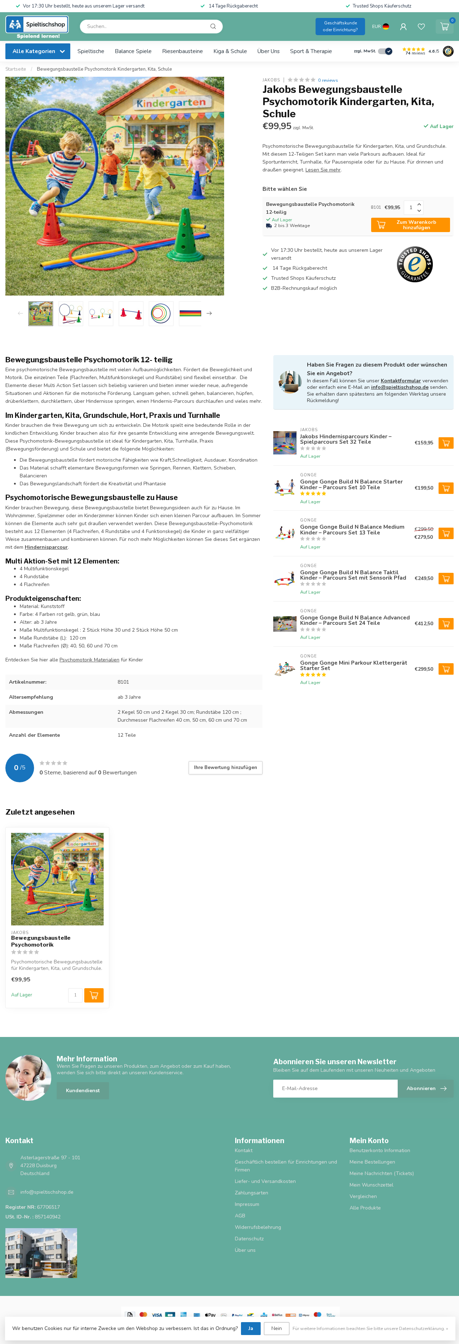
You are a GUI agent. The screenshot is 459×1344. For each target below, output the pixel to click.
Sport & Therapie (311, 51)
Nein (276, 1328)
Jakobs (271, 80)
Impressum (247, 1204)
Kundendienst (83, 1090)
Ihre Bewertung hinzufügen (225, 767)
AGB (240, 1215)
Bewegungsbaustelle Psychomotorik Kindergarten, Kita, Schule (104, 69)
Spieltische (90, 51)
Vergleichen (363, 1196)
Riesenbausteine (182, 51)
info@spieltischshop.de (400, 387)
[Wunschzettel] (421, 26)
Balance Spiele (133, 51)
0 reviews (328, 80)
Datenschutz (249, 1238)
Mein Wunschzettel (371, 1185)
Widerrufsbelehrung (258, 1227)
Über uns (268, 51)
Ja (251, 1328)
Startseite (15, 69)
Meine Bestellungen (372, 1162)
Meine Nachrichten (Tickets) (382, 1173)
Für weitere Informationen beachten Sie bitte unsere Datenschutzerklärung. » (370, 1328)
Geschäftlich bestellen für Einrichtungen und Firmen (286, 1166)
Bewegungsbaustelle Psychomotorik (41, 941)
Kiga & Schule (230, 51)
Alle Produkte (365, 1207)
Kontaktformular (401, 380)
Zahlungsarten (251, 1192)
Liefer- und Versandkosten (265, 1181)
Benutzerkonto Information (380, 1150)
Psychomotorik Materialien (89, 659)
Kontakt (243, 1150)
